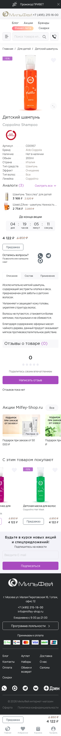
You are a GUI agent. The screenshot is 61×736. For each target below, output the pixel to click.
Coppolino (32, 178)
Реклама (31, 433)
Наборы (26, 662)
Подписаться (30, 566)
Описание (11, 275)
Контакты (9, 662)
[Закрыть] (58, 4)
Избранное (23, 732)
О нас (43, 662)
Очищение (32, 170)
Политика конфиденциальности (38, 707)
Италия (30, 162)
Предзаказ (13, 720)
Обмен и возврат (26, 669)
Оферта (8, 707)
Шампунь (32, 166)
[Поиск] (44, 36)
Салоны (45, 667)
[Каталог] (7, 36)
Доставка (46, 656)
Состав (29, 275)
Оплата (7, 667)
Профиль (53, 732)
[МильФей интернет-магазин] (17, 14)
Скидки (7, 677)
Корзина (38, 732)
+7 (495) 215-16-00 (45, 15)
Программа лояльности (28, 626)
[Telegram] (48, 255)
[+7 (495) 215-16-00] (54, 36)
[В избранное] (53, 60)
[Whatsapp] (40, 255)
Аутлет (25, 656)
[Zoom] (53, 106)
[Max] (14, 688)
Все (28, 174)
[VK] (35, 688)
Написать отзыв (30, 380)
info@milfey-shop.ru (30, 611)
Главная (7, 732)
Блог (5, 656)
